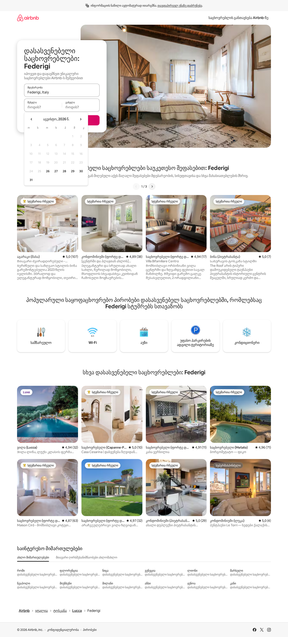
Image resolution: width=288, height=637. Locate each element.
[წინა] (136, 186)
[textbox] (42, 107)
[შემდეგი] (152, 186)
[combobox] (61, 92)
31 (31, 180)
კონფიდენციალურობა (63, 630)
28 (64, 171)
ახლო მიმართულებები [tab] (33, 557)
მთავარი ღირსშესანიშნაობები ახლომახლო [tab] (86, 557)
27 (56, 171)
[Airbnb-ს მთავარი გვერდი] (28, 17)
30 (81, 171)
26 (47, 171)
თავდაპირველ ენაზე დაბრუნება (180, 5)
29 (72, 171)
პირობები (90, 630)
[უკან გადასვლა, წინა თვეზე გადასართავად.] (31, 119)
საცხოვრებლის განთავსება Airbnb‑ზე (238, 18)
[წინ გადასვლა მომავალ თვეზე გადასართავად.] (80, 119)
